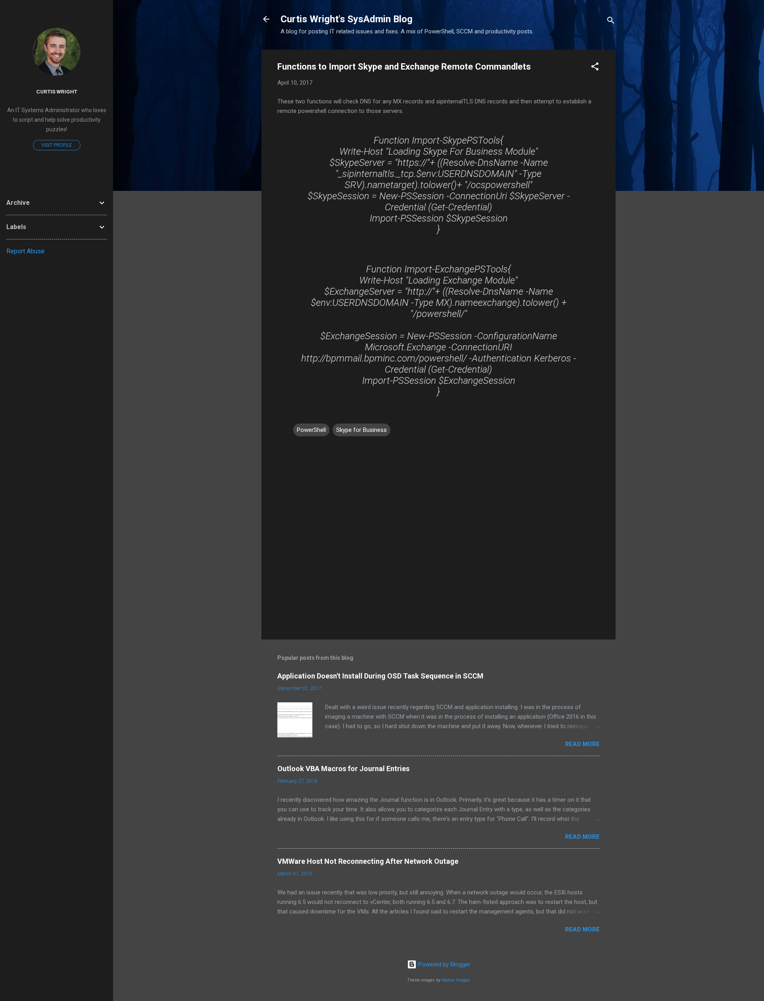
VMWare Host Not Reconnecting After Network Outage (367, 861)
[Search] (611, 22)
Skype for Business (361, 429)
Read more (582, 744)
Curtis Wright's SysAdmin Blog (347, 19)
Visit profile (56, 145)
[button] (595, 68)
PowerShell (311, 429)
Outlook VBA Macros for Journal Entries (343, 768)
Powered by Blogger (443, 964)
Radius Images (456, 980)
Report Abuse (25, 251)
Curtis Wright (56, 91)
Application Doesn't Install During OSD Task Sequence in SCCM (380, 676)
